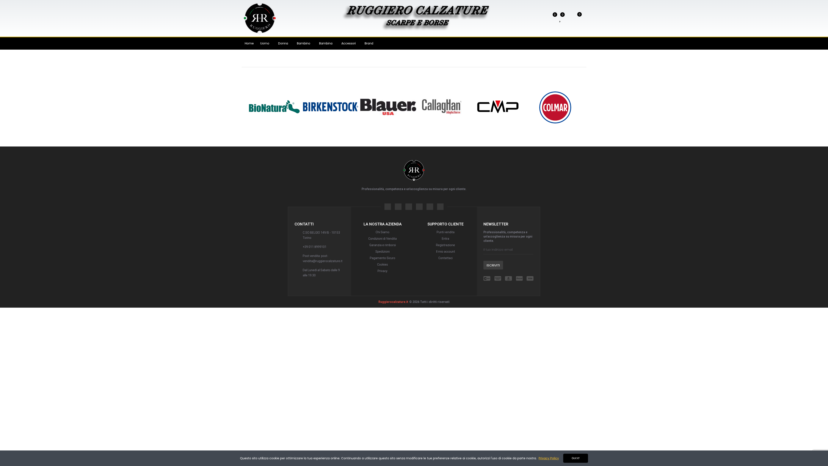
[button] (229, 106)
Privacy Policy (549, 458)
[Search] (539, 18)
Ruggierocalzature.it (393, 302)
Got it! (576, 458)
